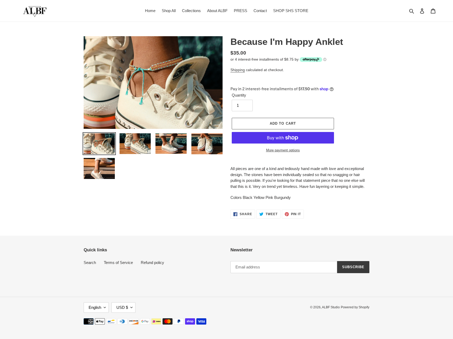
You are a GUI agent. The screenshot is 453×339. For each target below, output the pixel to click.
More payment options (283, 150)
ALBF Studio (331, 307)
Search (90, 262)
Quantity (239, 95)
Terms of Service (118, 262)
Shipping (237, 70)
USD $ (122, 307)
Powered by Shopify (355, 307)
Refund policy (152, 262)
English (95, 307)
